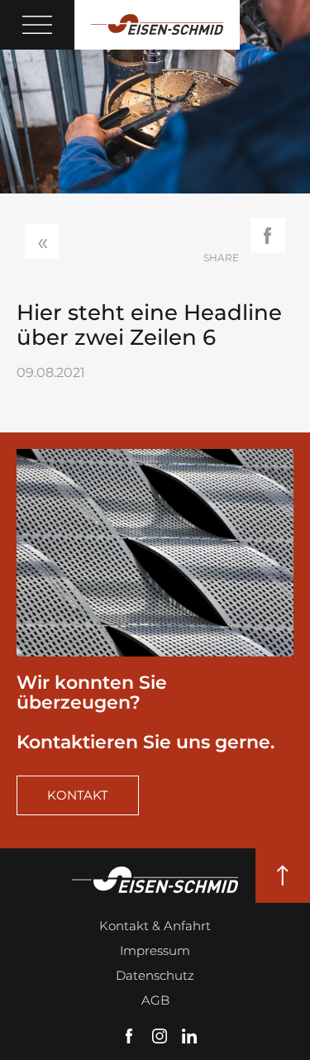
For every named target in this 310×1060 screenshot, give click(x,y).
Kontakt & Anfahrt (155, 925)
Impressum (155, 950)
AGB (155, 1000)
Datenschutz (155, 975)
